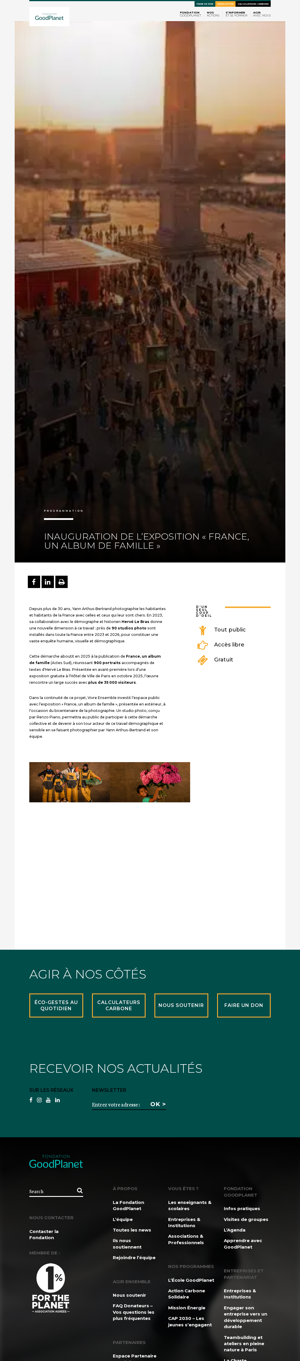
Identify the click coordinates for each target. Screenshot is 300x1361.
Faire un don (205, 4)
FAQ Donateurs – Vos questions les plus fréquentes (133, 1312)
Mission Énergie (186, 1308)
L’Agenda (235, 1230)
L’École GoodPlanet (191, 1280)
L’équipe (123, 1219)
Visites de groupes (246, 1219)
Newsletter (225, 4)
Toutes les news (132, 1230)
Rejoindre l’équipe (134, 1257)
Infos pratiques (242, 1208)
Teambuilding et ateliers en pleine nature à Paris (244, 1344)
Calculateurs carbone (253, 4)
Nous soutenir (129, 1295)
